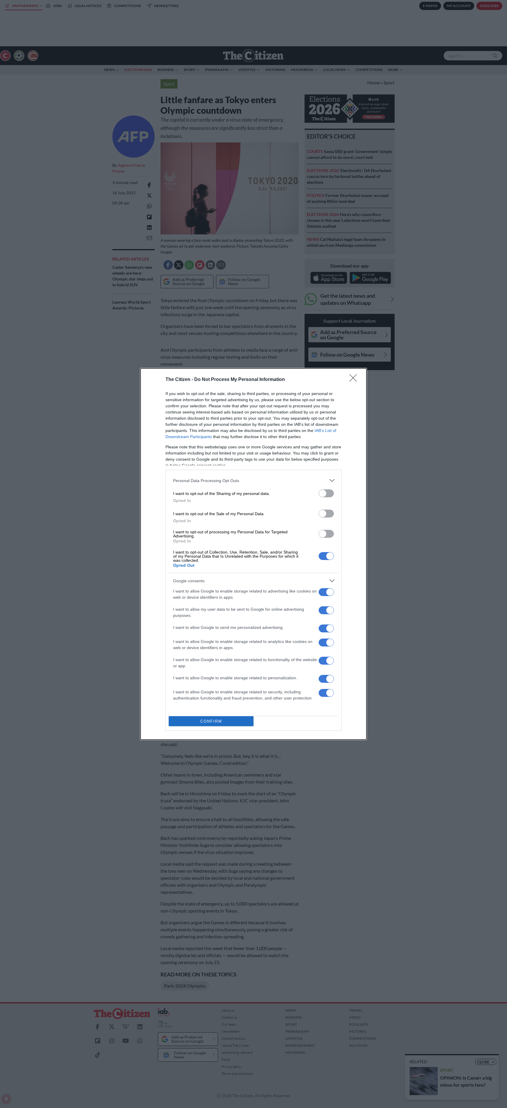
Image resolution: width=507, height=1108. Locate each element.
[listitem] (253, 480)
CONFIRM (211, 721)
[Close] (355, 379)
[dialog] (253, 554)
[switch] (326, 493)
